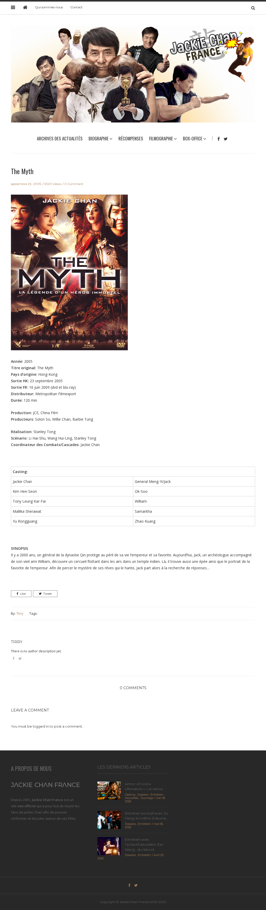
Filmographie (161, 138)
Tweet (47, 594)
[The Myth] (69, 276)
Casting (130, 794)
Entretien (156, 794)
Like (23, 594)
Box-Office (192, 138)
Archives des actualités (60, 138)
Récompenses (130, 138)
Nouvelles (131, 798)
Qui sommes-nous (49, 7)
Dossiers (142, 794)
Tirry (19, 613)
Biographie (99, 138)
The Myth (22, 171)
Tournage (146, 798)
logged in (41, 726)
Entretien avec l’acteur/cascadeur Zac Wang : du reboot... (144, 844)
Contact (76, 7)
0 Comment (73, 184)
